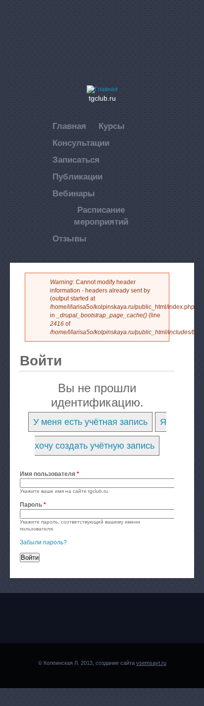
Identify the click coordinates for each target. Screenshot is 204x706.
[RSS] (112, 31)
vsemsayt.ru (151, 663)
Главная (69, 126)
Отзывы (69, 238)
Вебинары (73, 193)
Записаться (76, 160)
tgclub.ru (102, 98)
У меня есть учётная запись (90, 422)
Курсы (112, 126)
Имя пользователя (49, 474)
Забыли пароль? (43, 542)
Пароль (33, 504)
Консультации (80, 143)
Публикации (77, 176)
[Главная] (102, 89)
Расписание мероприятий (101, 216)
